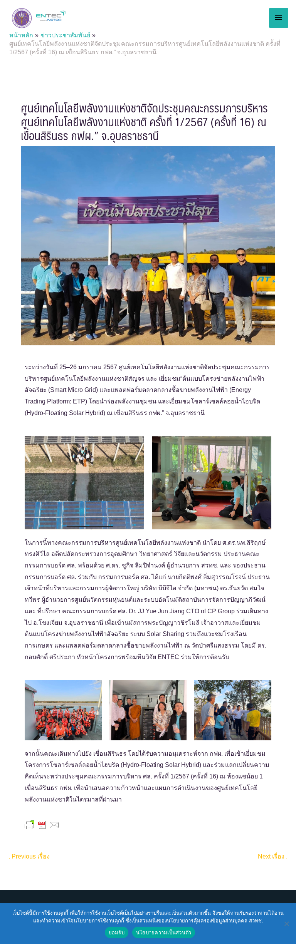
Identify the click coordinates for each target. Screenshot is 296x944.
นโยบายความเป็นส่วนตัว (164, 932)
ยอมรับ (116, 932)
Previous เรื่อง (29, 856)
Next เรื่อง (273, 856)
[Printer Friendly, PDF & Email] (42, 825)
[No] (286, 923)
